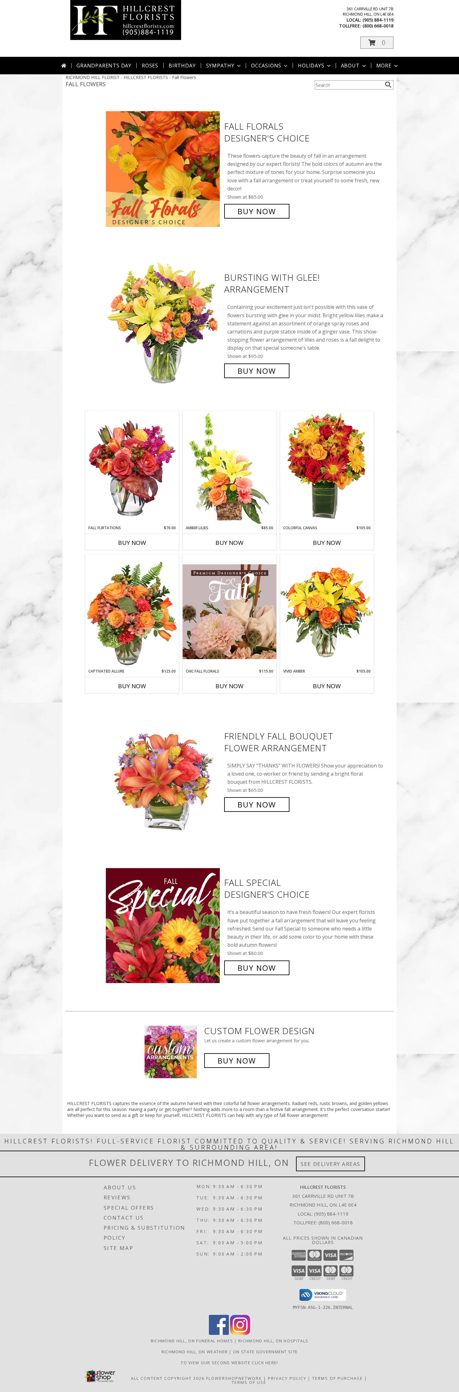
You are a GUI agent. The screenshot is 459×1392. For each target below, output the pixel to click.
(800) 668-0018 (378, 26)
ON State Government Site (265, 1352)
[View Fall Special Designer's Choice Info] (163, 925)
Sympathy (220, 65)
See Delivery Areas (330, 1163)
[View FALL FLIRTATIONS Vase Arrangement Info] (132, 468)
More (384, 65)
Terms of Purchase (337, 1378)
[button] (376, 43)
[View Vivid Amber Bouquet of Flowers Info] (327, 611)
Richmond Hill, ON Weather (194, 1352)
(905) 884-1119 (378, 20)
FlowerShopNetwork (234, 1378)
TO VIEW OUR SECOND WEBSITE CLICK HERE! (229, 1362)
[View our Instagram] (240, 1333)
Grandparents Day (103, 65)
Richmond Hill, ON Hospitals (273, 1341)
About (350, 65)
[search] (388, 84)
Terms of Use (249, 1382)
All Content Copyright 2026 (168, 1378)
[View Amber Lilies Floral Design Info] (229, 468)
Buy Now (257, 211)
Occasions (266, 65)
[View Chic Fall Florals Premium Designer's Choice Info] (229, 611)
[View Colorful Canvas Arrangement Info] (327, 468)
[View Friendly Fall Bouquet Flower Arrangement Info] (163, 770)
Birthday (182, 65)
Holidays (311, 65)
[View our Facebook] (219, 1333)
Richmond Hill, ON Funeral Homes (192, 1341)
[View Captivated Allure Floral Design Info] (132, 611)
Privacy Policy (287, 1378)
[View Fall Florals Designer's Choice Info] (163, 169)
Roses (150, 65)
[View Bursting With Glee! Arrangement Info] (163, 324)
